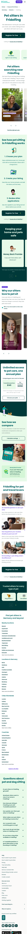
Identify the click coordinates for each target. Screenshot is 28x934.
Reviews (4, 874)
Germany (4, 745)
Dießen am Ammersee (8, 650)
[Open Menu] (25, 2)
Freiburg (4, 684)
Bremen (4, 689)
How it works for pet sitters (9, 860)
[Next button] (16, 125)
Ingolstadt (5, 628)
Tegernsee (5, 643)
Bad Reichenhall (6, 640)
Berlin (3, 662)
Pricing (3, 862)
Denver (4, 725)
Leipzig (4, 677)
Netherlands (5, 754)
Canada (4, 742)
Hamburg (4, 665)
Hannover (4, 679)
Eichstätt (4, 652)
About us (4, 883)
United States (5, 735)
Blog (3, 893)
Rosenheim (5, 631)
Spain (3, 747)
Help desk (4, 867)
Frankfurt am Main (7, 670)
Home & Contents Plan (8, 870)
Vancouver (5, 716)
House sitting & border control (9, 872)
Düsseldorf (5, 674)
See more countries (8, 764)
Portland (4, 723)
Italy (3, 757)
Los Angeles (5, 708)
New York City (5, 706)
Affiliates (4, 898)
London (4, 699)
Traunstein (5, 633)
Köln (3, 667)
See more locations (8, 655)
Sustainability (5, 888)
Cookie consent (6, 877)
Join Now (19, 1)
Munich (4, 626)
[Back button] (11, 125)
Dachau (4, 648)
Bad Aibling (5, 645)
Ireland (4, 759)
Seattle (4, 720)
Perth (3, 713)
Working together (6, 900)
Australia (4, 740)
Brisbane (4, 711)
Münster (4, 686)
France (4, 750)
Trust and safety (6, 865)
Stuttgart (4, 672)
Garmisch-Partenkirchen (9, 636)
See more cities (6, 728)
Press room (5, 895)
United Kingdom (6, 738)
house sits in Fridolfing (16, 41)
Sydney (4, 701)
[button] (12, 331)
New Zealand (5, 752)
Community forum (7, 886)
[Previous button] (4, 353)
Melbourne (5, 704)
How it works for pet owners (9, 857)
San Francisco (6, 718)
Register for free (12, 35)
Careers (4, 890)
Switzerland (5, 762)
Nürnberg (4, 682)
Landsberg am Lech (7, 638)
